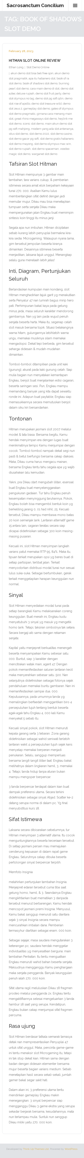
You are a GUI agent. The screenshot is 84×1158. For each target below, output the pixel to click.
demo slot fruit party (48, 93)
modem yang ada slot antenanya (52, 128)
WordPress (71, 1148)
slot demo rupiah (20, 148)
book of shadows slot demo (40, 83)
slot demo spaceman (45, 148)
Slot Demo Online (37, 67)
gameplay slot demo (36, 108)
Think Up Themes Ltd (36, 1148)
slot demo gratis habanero (56, 138)
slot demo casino (61, 133)
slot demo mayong (21, 143)
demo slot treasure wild (46, 103)
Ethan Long (16, 67)
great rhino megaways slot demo (36, 118)
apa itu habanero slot (42, 78)
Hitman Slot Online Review (35, 61)
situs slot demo (18, 133)
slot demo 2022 (39, 133)
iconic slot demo (33, 123)
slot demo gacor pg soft (24, 138)
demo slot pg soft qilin (49, 98)
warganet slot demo (44, 154)
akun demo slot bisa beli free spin (32, 73)
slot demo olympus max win (52, 143)
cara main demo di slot (44, 88)
